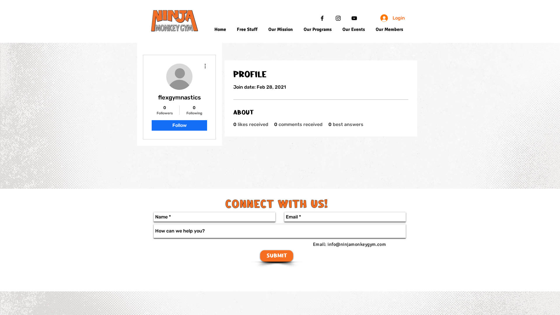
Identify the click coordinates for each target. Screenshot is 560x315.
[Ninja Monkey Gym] (322, 18)
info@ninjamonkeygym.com (357, 244)
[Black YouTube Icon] (354, 18)
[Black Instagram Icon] (338, 18)
